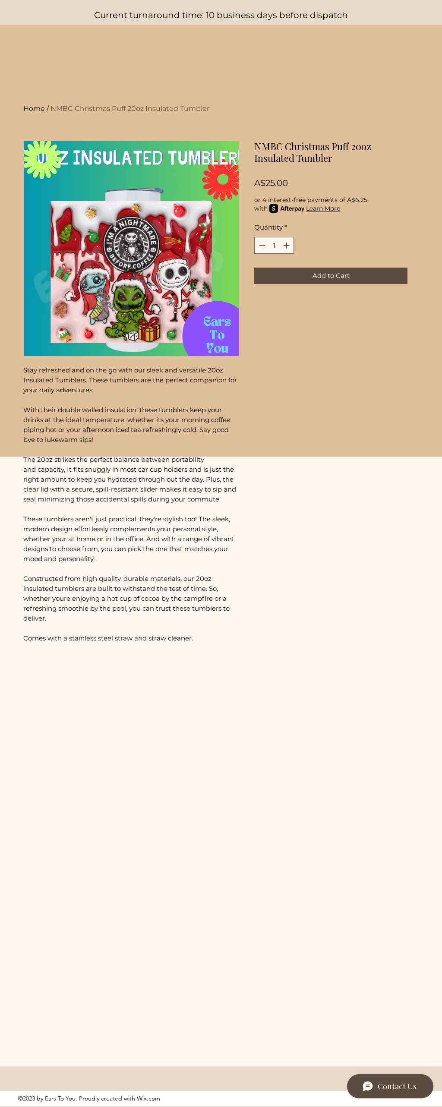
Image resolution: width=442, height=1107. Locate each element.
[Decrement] (261, 245)
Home (34, 108)
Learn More (323, 208)
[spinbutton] (274, 245)
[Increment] (287, 245)
